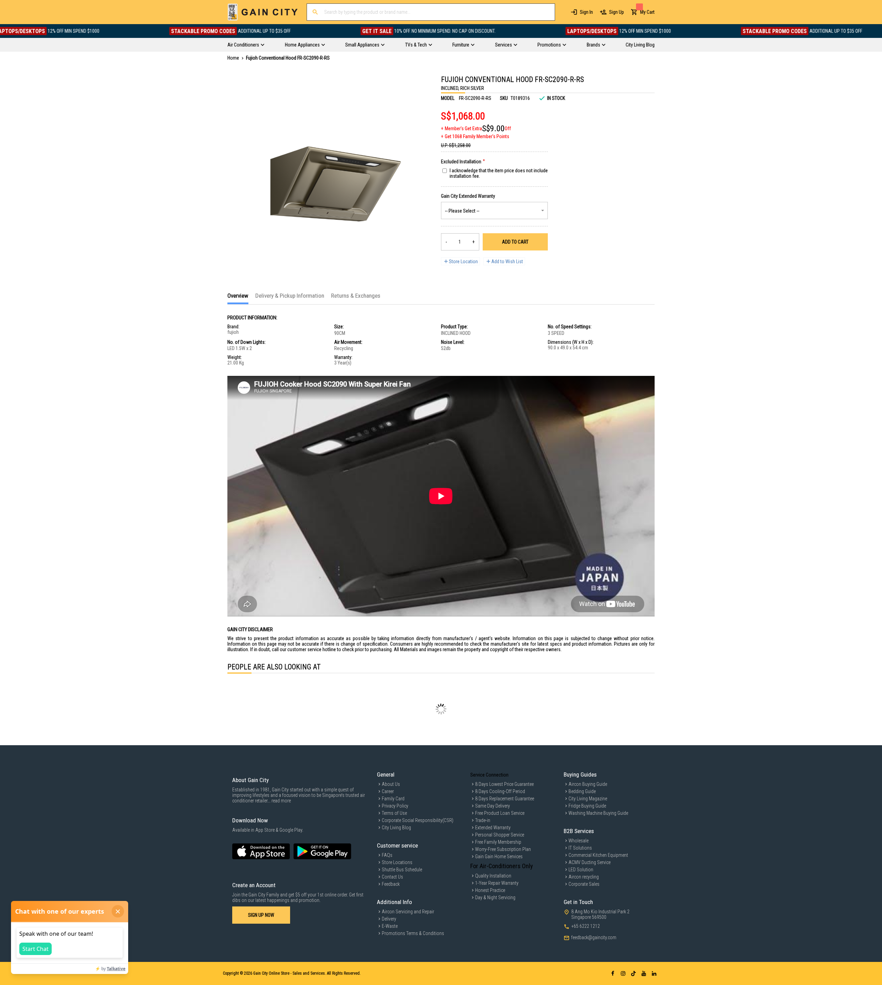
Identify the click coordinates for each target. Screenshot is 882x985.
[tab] (237, 298)
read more (281, 800)
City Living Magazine (587, 798)
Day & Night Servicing (495, 897)
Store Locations (397, 862)
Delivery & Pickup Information (289, 295)
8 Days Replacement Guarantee (504, 798)
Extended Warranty (493, 827)
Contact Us (392, 877)
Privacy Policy (395, 806)
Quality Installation (493, 876)
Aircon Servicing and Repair (408, 911)
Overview (237, 295)
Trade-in (482, 820)
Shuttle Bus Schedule (402, 869)
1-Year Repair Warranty (497, 883)
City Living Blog (396, 827)
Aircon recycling (583, 877)
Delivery (389, 919)
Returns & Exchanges (355, 295)
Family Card (393, 798)
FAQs (387, 855)
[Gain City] (262, 12)
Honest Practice (490, 890)
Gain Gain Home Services (499, 856)
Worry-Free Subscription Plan (503, 849)
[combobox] (431, 12)
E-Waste (390, 926)
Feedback (391, 884)
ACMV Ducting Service (589, 862)
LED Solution (580, 869)
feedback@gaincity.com (593, 937)
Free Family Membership (498, 842)
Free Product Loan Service (499, 813)
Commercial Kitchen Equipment (598, 855)
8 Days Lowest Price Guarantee (504, 784)
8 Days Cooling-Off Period (500, 791)
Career (388, 791)
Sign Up (616, 12)
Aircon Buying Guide (587, 784)
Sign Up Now (261, 915)
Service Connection (489, 775)
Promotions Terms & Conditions (413, 933)
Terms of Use (394, 813)
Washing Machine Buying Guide (598, 813)
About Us (391, 784)
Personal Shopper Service (499, 835)
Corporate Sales (583, 884)
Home (233, 58)
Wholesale (578, 840)
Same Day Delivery (492, 806)
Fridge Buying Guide (587, 806)
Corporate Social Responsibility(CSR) (417, 820)
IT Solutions (580, 848)
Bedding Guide (582, 791)
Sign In (586, 12)
